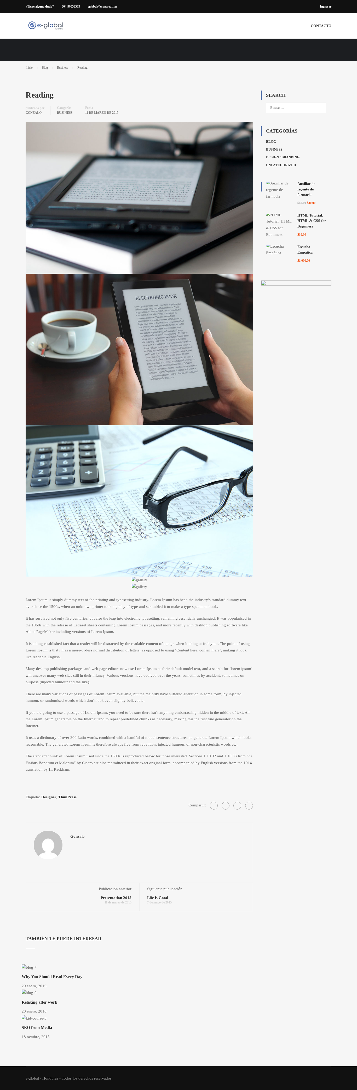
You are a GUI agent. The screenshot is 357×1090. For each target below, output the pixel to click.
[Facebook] (214, 806)
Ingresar (325, 6)
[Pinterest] (249, 806)
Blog (271, 141)
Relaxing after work (39, 1002)
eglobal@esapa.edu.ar (102, 6)
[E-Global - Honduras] (46, 28)
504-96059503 (71, 6)
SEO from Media (37, 1027)
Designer (48, 797)
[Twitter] (237, 806)
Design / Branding (283, 157)
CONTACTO (321, 26)
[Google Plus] (225, 806)
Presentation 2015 (116, 898)
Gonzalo (34, 113)
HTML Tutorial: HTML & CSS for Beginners (311, 220)
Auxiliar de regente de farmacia (306, 189)
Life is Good (157, 898)
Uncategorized (281, 165)
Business (65, 113)
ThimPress (67, 797)
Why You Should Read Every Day (52, 976)
